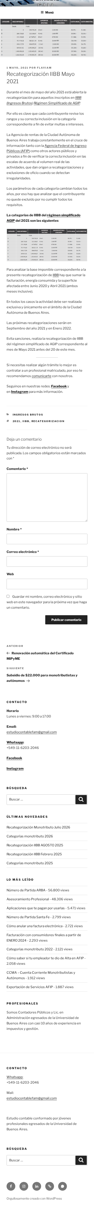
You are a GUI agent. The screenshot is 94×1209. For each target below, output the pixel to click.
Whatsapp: (15, 1077)
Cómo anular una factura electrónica (35, 926)
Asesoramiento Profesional (28, 899)
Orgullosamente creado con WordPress (34, 1198)
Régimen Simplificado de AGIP (57, 103)
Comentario (17, 469)
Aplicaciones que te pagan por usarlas (36, 908)
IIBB (56, 275)
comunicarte (41, 376)
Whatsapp (15, 742)
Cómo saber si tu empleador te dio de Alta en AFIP (45, 958)
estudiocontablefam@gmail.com (32, 732)
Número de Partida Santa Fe (28, 917)
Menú (49, 12)
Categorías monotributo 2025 (30, 863)
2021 (17, 421)
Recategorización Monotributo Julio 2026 (38, 827)
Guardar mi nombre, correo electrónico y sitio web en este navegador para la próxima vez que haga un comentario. (47, 602)
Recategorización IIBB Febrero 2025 (34, 854)
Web (10, 574)
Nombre (14, 529)
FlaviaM (44, 67)
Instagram (15, 769)
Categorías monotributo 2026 (30, 836)
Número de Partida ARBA (26, 890)
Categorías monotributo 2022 (30, 949)
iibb (26, 421)
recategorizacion (48, 421)
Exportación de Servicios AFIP (30, 987)
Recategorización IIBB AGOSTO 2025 (35, 845)
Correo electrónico (23, 552)
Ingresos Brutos (28, 414)
